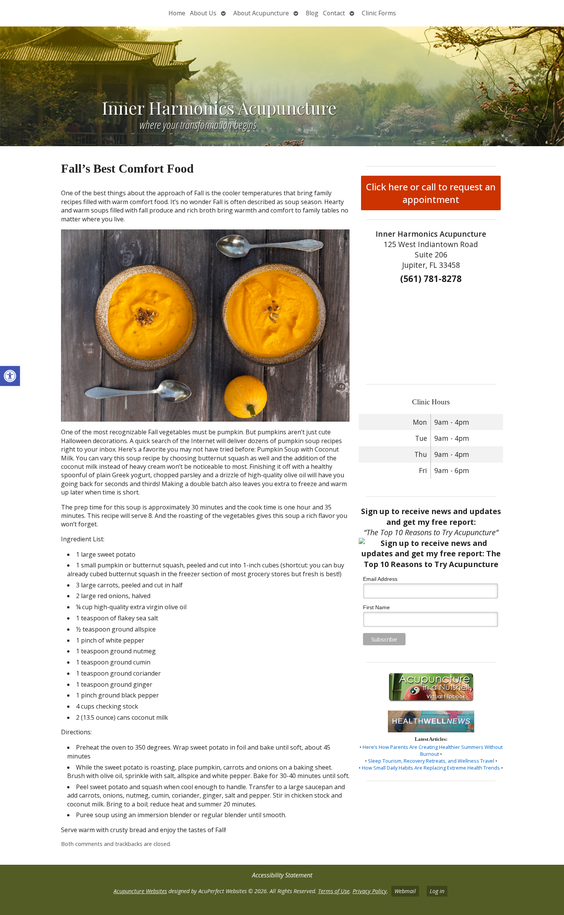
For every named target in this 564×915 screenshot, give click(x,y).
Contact (334, 13)
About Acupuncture (261, 13)
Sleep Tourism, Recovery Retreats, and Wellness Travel (431, 760)
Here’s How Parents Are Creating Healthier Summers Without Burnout (433, 750)
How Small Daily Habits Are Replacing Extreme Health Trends (431, 767)
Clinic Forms (379, 13)
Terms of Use (334, 891)
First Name (376, 607)
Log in (437, 891)
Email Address (380, 579)
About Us (203, 13)
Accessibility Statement (282, 875)
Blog (312, 13)
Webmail (405, 891)
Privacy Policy (370, 891)
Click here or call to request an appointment (431, 193)
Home (176, 13)
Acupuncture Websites (140, 891)
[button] (10, 376)
